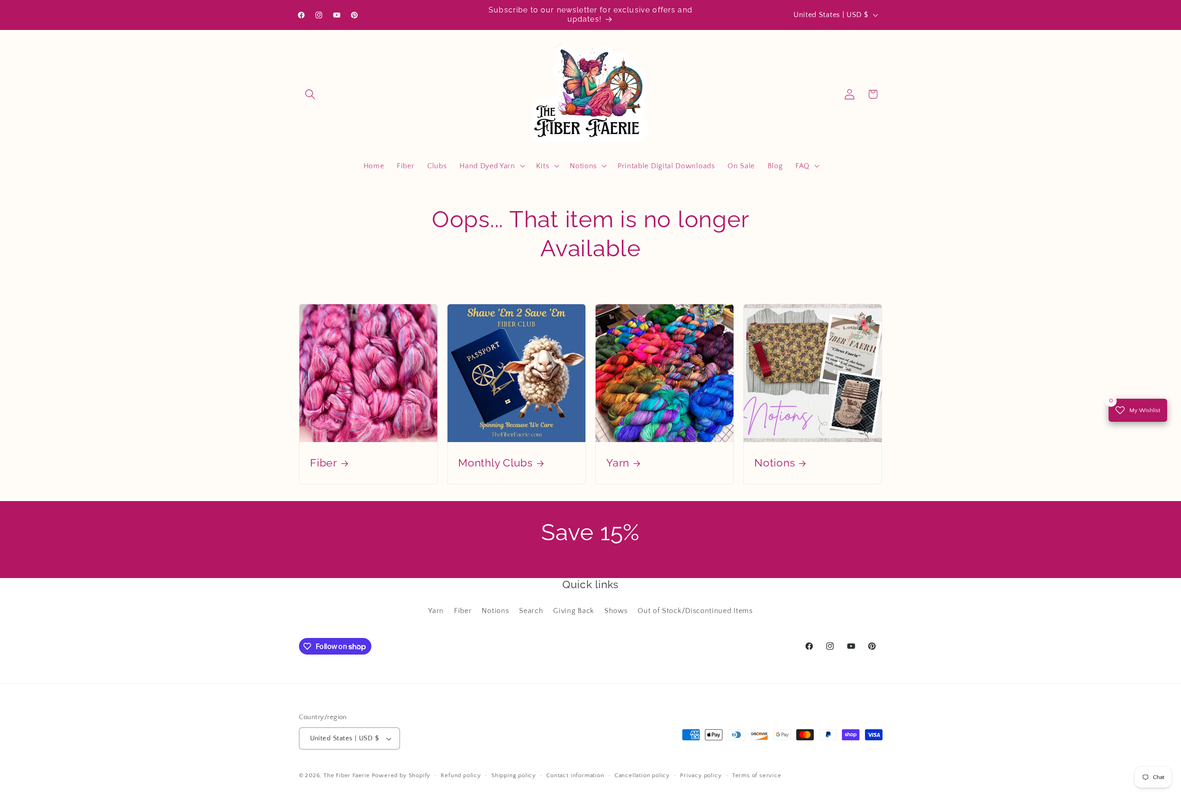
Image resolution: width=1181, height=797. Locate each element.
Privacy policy (701, 775)
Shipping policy (513, 775)
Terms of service (756, 775)
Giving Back (573, 611)
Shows (615, 611)
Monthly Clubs (495, 463)
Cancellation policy (642, 775)
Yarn (617, 463)
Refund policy (461, 775)
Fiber (323, 463)
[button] (310, 94)
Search (531, 611)
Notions (774, 463)
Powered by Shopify (401, 775)
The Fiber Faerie (346, 775)
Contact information (575, 775)
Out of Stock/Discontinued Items (695, 611)
